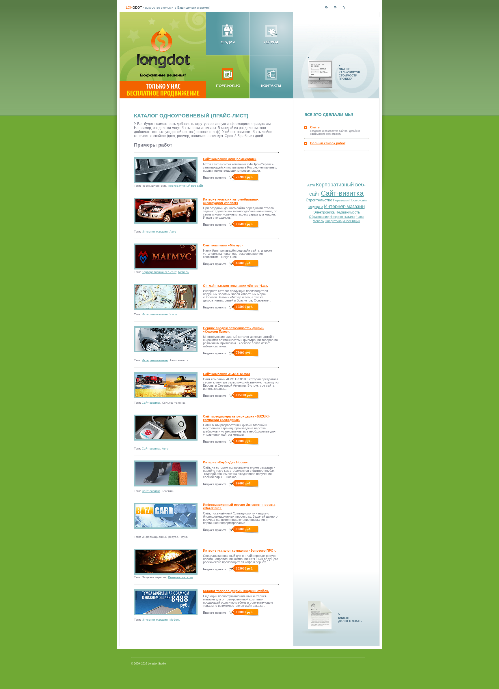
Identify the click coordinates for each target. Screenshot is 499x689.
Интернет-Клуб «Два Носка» (225, 462)
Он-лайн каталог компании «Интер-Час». (235, 285)
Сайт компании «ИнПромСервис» (229, 159)
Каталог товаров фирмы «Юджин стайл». (236, 591)
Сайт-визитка (151, 402)
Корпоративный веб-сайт (185, 185)
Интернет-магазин (155, 231)
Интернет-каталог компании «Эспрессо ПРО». (239, 550)
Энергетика (333, 221)
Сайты (315, 127)
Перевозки (341, 200)
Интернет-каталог (180, 577)
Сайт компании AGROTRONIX (226, 374)
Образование (319, 216)
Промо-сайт (358, 200)
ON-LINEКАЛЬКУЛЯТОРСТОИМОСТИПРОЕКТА (349, 74)
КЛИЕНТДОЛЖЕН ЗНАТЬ (350, 619)
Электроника (324, 212)
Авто (173, 231)
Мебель (183, 272)
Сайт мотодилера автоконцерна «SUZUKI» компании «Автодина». (236, 418)
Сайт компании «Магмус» (223, 245)
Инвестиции (351, 221)
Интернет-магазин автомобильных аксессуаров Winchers (230, 201)
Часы (173, 314)
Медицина (315, 207)
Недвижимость (348, 212)
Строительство (319, 200)
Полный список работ (327, 143)
